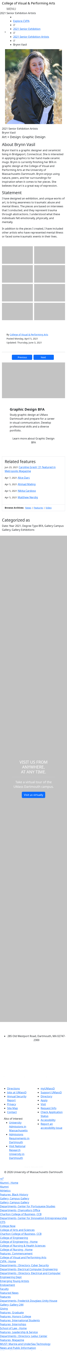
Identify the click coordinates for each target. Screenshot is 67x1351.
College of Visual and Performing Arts (23, 1257)
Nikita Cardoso (27, 491)
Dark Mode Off (33, 1167)
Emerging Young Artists (14, 1281)
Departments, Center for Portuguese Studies (27, 1206)
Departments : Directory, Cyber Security (24, 1265)
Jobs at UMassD (17, 1092)
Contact (12, 1112)
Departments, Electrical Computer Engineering (29, 1269)
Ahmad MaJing (27, 484)
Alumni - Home (9, 1183)
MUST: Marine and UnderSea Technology (25, 1344)
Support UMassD (51, 1092)
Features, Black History (14, 1194)
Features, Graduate (12, 1312)
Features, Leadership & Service (19, 1332)
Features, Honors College (15, 1316)
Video (49, 507)
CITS (2, 1222)
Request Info (48, 1108)
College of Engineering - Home (19, 1242)
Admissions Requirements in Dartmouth (19, 1138)
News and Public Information (18, 1348)
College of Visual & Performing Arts (29, 334)
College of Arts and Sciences (17, 1230)
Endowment (7, 1285)
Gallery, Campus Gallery (14, 1198)
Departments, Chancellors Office (20, 1210)
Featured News (9, 1293)
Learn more (33, 440)
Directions (13, 1088)
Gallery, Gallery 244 (11, 1304)
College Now (7, 1226)
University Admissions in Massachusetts (18, 1126)
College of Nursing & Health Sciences (23, 1245)
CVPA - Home (8, 1261)
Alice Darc (24, 477)
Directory (46, 1096)
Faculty (4, 1289)
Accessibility (48, 1120)
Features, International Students (20, 1320)
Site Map (12, 1108)
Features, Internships (13, 1324)
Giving (4, 1308)
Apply (44, 1100)
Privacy (11, 1104)
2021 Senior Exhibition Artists (31, 37)
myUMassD (48, 1088)
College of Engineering (14, 1238)
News (28, 507)
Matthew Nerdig (28, 497)
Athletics (5, 1190)
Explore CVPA (21, 21)
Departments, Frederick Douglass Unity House (28, 1300)
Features (38, 507)
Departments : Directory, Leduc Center (23, 1336)
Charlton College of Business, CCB (20, 1214)
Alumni (4, 1186)
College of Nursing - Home (16, 1249)
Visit (43, 1104)
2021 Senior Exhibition (26, 29)
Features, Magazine (12, 1340)
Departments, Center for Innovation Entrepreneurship (33, 1218)
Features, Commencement (16, 1253)
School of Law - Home (13, 1328)
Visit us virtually (33, 795)
